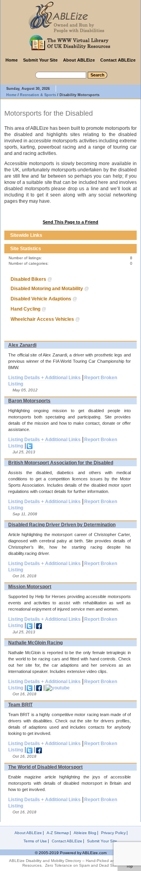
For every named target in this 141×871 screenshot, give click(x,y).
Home (11, 60)
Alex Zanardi (22, 345)
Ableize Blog (85, 833)
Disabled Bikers (28, 279)
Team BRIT (20, 704)
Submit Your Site (40, 60)
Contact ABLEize (118, 60)
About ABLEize (79, 60)
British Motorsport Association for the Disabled (60, 463)
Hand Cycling (25, 309)
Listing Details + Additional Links (44, 377)
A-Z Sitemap (58, 833)
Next (132, 235)
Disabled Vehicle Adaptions (41, 299)
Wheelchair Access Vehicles (42, 319)
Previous (125, 235)
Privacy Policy (113, 833)
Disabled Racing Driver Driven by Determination (62, 524)
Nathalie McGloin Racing (35, 643)
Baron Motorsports (29, 401)
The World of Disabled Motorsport (45, 767)
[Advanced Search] (29, 73)
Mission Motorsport (29, 586)
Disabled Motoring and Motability (47, 288)
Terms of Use (35, 841)
